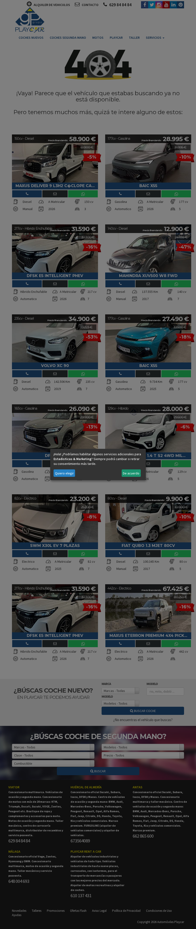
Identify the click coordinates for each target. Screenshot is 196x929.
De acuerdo (131, 473)
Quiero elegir (64, 473)
